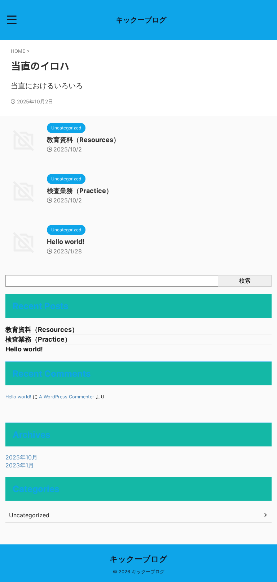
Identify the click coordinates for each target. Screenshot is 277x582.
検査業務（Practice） (80, 190)
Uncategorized (29, 515)
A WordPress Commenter (66, 396)
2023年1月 (19, 465)
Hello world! (65, 241)
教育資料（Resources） (83, 140)
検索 (245, 280)
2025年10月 (21, 457)
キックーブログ (141, 20)
